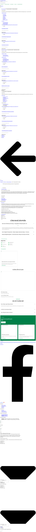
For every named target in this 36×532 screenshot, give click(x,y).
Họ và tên (1, 485)
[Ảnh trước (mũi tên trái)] (0, 531)
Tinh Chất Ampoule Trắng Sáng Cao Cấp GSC (8, 111)
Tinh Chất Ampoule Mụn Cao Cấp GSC (7, 130)
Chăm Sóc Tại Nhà (4, 53)
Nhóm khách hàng (2, 443)
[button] (18, 185)
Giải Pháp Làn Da (4, 57)
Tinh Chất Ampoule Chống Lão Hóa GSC (7, 121)
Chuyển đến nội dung (3, 0)
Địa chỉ (1, 442)
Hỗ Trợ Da (3, 21)
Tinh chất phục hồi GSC (5, 28)
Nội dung (1, 526)
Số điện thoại (2, 441)
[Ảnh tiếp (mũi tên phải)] (1, 531)
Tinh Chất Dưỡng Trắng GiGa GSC (6, 36)
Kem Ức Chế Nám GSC (5, 66)
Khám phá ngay (4, 265)
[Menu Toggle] (0, 7)
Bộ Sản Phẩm (3, 95)
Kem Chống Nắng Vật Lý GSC (5, 76)
